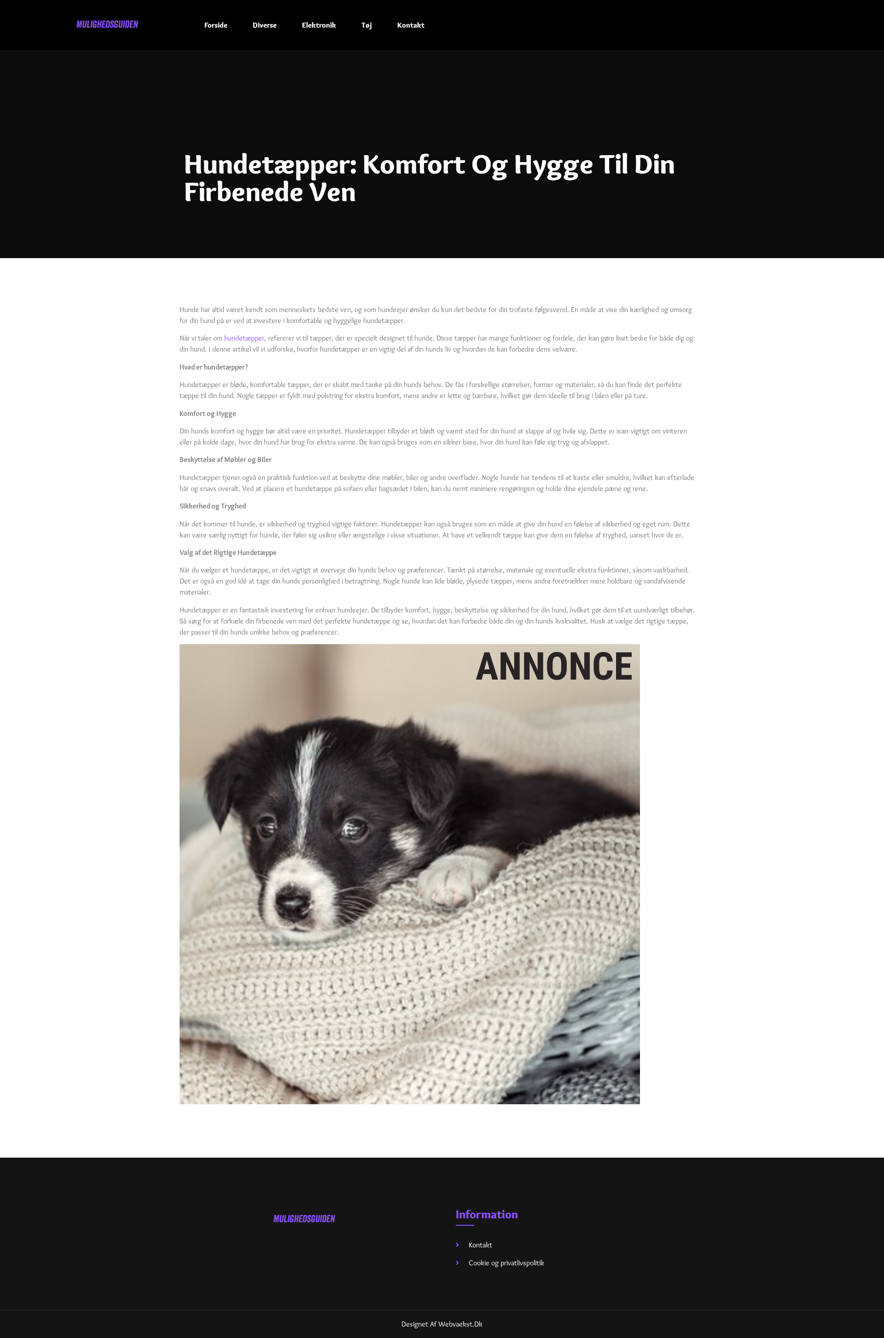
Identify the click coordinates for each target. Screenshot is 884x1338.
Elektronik (319, 25)
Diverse (265, 25)
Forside (215, 25)
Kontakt (411, 25)
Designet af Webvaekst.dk (442, 1324)
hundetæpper (244, 338)
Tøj (366, 25)
